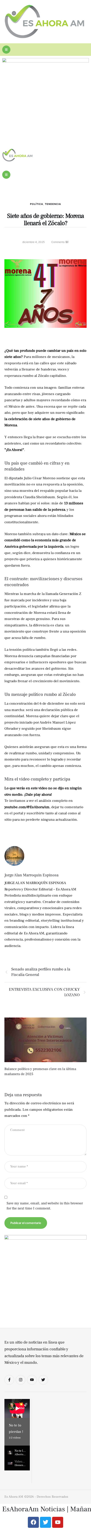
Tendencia (53, 204)
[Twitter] (43, 1380)
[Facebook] (33, 1522)
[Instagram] (20, 1380)
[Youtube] (32, 1380)
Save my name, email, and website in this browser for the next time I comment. (45, 1206)
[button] (6, 50)
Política (36, 204)
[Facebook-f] (9, 1380)
